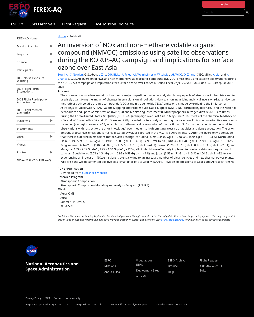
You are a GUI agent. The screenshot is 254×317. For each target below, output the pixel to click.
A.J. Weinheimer (143, 74)
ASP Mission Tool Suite (115, 24)
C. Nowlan (76, 74)
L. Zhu (102, 74)
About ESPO (112, 272)
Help (171, 272)
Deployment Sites (147, 270)
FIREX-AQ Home (27, 38)
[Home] (20, 9)
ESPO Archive (40, 25)
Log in (224, 4)
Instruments (25, 129)
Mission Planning (28, 47)
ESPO (14, 25)
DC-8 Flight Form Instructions (28, 90)
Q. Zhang (189, 74)
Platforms (23, 121)
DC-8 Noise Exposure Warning (30, 79)
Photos (21, 153)
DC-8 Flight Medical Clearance (29, 111)
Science (21, 63)
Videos (21, 144)
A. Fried (126, 74)
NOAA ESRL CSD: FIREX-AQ (34, 160)
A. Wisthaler (161, 74)
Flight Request (74, 24)
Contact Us (181, 304)
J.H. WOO (176, 74)
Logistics (22, 55)
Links (20, 137)
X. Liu (216, 74)
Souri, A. (63, 74)
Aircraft (141, 276)
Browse (173, 266)
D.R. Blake (114, 74)
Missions (110, 266)
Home (62, 36)
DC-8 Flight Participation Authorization (33, 101)
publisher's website (94, 173)
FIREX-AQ (47, 9)
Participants (25, 70)
